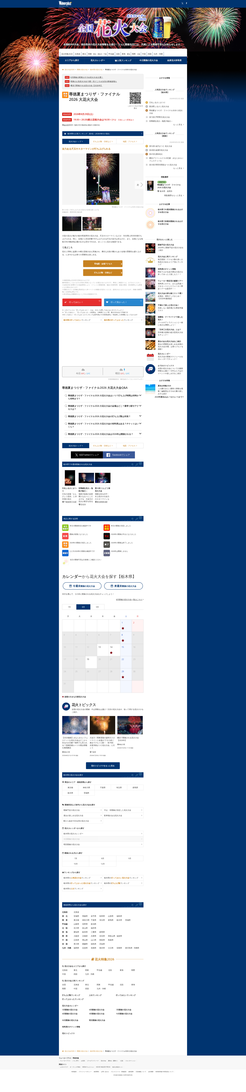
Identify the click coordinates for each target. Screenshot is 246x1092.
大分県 (110, 948)
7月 (75, 858)
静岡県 (102, 932)
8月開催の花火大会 (70, 1013)
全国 (64, 984)
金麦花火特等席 (174, 60)
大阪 (138, 54)
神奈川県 (86, 787)
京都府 (85, 936)
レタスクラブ (64, 1067)
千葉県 (102, 787)
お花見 (83, 1061)
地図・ (129, 141)
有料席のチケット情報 (71, 1026)
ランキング (77, 320)
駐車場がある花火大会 (113, 815)
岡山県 (85, 940)
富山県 (85, 928)
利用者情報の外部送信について (164, 1071)
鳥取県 (102, 940)
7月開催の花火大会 (123, 1009)
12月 (103, 864)
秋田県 (102, 916)
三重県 (93, 932)
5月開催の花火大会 (70, 1009)
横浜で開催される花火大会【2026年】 (86, 85)
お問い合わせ (105, 1071)
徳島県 (93, 944)
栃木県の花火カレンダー (73, 833)
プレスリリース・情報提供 (118, 1071)
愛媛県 (85, 944)
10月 (76, 864)
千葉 (105, 54)
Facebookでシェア (121, 454)
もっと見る (178, 124)
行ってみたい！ (84, 302)
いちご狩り (76, 1061)
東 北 (65, 916)
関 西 (65, 936)
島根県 (110, 940)
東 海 (65, 932)
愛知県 (76, 932)
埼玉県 (119, 787)
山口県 (93, 940)
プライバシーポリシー (85, 1071)
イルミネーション (130, 1061)
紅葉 (122, 1061)
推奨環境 (96, 1071)
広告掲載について (141, 1071)
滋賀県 (119, 936)
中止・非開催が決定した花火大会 (117, 810)
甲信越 (111, 54)
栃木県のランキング (77, 878)
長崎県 (93, 948)
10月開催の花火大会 (124, 1013)
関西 (134, 54)
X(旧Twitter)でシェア (89, 454)
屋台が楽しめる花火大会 (73, 815)
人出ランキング (95, 995)
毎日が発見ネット (117, 1067)
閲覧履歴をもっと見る (173, 195)
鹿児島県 (128, 948)
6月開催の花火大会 (96, 1009)
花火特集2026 (67, 54)
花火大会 (75, 141)
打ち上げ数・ (102, 141)
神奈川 (100, 54)
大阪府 (76, 936)
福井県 (93, 928)
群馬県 (135, 787)
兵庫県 (93, 936)
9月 (129, 858)
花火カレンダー (98, 60)
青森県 (85, 916)
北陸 (118, 54)
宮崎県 (119, 948)
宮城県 (76, 916)
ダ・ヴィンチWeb (75, 1067)
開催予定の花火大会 (72, 810)
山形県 (110, 916)
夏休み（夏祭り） (113, 1061)
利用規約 (74, 1071)
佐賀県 (85, 948)
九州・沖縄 (158, 54)
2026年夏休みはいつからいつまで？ (169, 397)
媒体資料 (131, 1071)
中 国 (65, 940)
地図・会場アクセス (104, 263)
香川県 (76, 944)
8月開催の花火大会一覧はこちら (129, 599)
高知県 (102, 944)
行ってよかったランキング (73, 999)
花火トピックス (68, 1033)
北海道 (77, 54)
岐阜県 (85, 932)
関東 (90, 54)
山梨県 (76, 924)
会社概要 (150, 1071)
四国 (149, 54)
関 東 (65, 920)
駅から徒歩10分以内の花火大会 (76, 821)
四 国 (65, 944)
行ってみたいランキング (126, 995)
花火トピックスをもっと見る (103, 765)
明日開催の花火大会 (72, 844)
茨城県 (86, 793)
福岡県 (76, 948)
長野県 (85, 924)
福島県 (119, 916)
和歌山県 (111, 936)
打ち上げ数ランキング (71, 995)
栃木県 (66, 125)
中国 (144, 54)
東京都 (70, 787)
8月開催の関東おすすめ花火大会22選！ (86, 77)
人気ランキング (124, 60)
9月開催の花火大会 (96, 1013)
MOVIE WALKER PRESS (103, 1067)
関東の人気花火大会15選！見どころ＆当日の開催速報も (93, 81)
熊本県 (102, 948)
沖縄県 (136, 948)
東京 (94, 54)
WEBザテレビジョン (88, 1067)
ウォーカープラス (65, 1061)
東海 (123, 54)
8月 (102, 858)
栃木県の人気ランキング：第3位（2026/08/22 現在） (89, 133)
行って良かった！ (126, 302)
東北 (84, 54)
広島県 (76, 940)
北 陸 (65, 928)
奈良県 (102, 936)
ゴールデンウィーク (93, 1061)
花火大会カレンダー (70, 1005)
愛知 (128, 54)
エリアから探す (72, 60)
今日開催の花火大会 (148, 60)
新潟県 (93, 924)
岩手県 (93, 916)
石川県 (76, 928)
